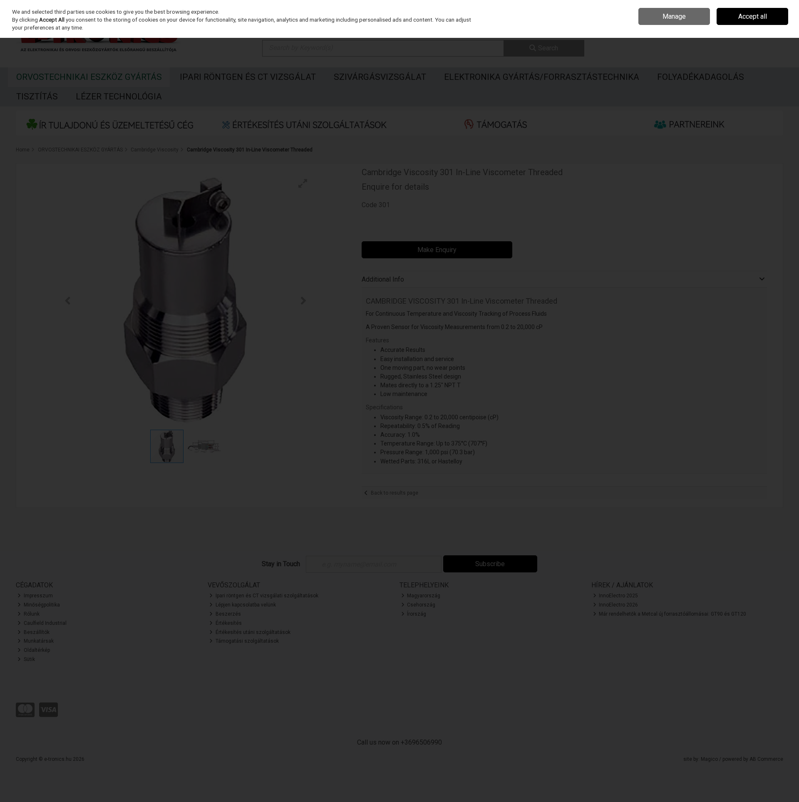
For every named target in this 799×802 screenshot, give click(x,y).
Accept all (752, 16)
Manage (674, 16)
